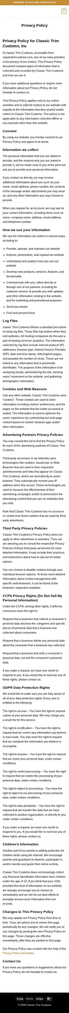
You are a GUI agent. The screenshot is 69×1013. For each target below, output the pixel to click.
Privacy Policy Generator (18, 953)
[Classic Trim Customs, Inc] (34, 11)
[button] (5, 11)
